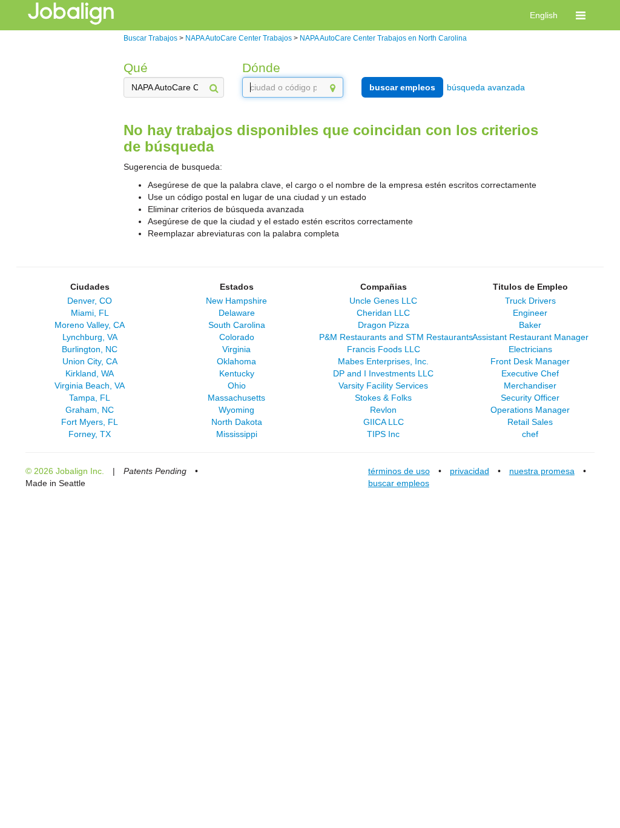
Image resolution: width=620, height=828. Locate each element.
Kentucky (236, 373)
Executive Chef (530, 373)
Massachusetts (236, 397)
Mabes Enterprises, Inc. (383, 361)
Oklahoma (236, 361)
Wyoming (236, 410)
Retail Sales (530, 422)
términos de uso (399, 471)
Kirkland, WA (89, 373)
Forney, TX (89, 434)
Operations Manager (530, 410)
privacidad (469, 471)
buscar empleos (402, 87)
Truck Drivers (530, 300)
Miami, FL (90, 313)
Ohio (237, 385)
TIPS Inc (383, 434)
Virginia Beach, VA (89, 385)
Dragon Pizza (383, 325)
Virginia (236, 349)
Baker (530, 325)
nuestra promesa (542, 471)
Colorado (236, 337)
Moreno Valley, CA (89, 325)
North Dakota (236, 422)
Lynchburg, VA (89, 337)
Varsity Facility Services (383, 385)
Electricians (530, 349)
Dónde (261, 68)
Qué (136, 68)
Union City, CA (89, 361)
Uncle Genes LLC (383, 300)
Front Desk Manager (530, 361)
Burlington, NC (89, 349)
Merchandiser (530, 385)
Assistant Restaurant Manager (530, 337)
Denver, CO (89, 300)
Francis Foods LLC (383, 349)
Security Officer (530, 397)
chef (530, 434)
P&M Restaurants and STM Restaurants (396, 337)
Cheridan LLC (383, 313)
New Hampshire (236, 300)
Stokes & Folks (383, 397)
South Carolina (236, 325)
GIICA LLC (383, 422)
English (544, 15)
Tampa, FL (89, 397)
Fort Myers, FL (89, 422)
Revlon (383, 410)
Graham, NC (89, 410)
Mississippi (236, 434)
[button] (581, 15)
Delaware (237, 313)
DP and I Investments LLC (383, 373)
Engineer (530, 313)
